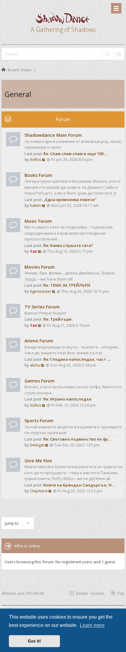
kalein (35, 205)
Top (120, 593)
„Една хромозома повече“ (69, 199)
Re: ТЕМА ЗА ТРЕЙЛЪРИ (66, 285)
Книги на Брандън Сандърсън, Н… (79, 485)
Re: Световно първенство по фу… (77, 439)
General (18, 94)
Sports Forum (39, 420)
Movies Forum (39, 267)
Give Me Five (38, 461)
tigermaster (40, 291)
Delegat (37, 445)
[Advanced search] (118, 54)
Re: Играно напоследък (67, 399)
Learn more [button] (92, 625)
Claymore (39, 491)
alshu (35, 365)
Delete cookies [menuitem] (90, 593)
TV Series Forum (42, 307)
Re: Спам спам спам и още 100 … (75, 153)
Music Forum (38, 221)
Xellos (35, 159)
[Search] (107, 54)
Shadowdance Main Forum (53, 135)
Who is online (27, 546)
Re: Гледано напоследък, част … (76, 359)
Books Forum (38, 175)
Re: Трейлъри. (57, 319)
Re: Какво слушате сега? (68, 245)
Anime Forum (38, 341)
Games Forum (39, 381)
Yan (33, 251)
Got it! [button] (34, 641)
